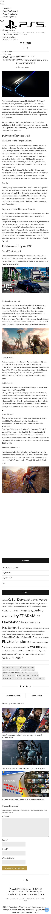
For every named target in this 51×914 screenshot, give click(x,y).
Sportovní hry (8, 647)
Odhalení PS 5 (28, 637)
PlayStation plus (14, 641)
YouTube (6, 658)
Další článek (37, 695)
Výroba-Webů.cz (18, 910)
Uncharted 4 (17, 651)
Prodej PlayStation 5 (10, 11)
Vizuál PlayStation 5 (8, 654)
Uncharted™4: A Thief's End (30, 651)
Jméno (5, 840)
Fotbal (4, 611)
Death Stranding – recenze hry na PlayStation (23, 768)
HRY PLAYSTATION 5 (10, 568)
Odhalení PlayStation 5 (12, 637)
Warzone (30, 654)
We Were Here (39, 654)
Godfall (6, 667)
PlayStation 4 (7, 578)
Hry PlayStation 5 (11, 670)
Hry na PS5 (34, 611)
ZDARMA (17, 658)
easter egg (17, 606)
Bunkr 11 (5, 600)
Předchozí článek (14, 695)
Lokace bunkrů (36, 631)
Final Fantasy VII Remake (39, 606)
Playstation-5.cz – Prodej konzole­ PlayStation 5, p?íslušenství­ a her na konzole (26, 892)
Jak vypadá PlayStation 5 (23, 631)
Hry (33, 56)
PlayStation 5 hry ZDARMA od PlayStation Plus (23, 799)
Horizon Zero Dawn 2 (27, 675)
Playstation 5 (22, 56)
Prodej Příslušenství (10, 14)
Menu (26, 43)
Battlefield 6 (31, 672)
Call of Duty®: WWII (38, 604)
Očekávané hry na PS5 (34, 678)
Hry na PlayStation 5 (21, 611)
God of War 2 (9, 675)
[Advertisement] (25, 525)
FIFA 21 (29, 606)
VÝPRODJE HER (20, 654)
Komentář (6, 816)
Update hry (42, 651)
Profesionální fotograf (30, 912)
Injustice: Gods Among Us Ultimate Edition (33, 628)
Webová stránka (8, 858)
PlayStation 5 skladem (42, 637)
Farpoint (23, 606)
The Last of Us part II (19, 647)
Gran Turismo (27, 670)
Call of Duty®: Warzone (35, 600)
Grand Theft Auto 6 (12, 678)
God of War (25, 362)
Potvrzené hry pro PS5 (23, 667)
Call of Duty (16, 599)
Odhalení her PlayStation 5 (34, 634)
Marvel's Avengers (19, 634)
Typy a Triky (34, 647)
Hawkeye (9, 611)
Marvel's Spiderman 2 (13, 672)
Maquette (10, 634)
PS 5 (29, 642)
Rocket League (36, 642)
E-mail (5, 849)
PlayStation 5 (7, 8)
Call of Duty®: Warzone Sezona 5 (16, 604)
